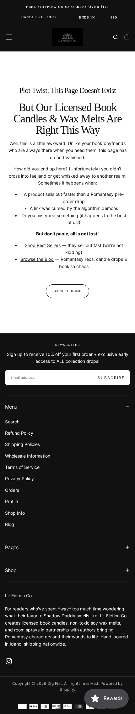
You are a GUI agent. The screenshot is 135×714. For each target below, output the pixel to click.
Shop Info (15, 513)
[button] (9, 37)
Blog (9, 524)
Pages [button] (12, 547)
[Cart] (127, 37)
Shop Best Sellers (43, 245)
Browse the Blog (37, 259)
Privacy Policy (19, 478)
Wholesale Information (27, 456)
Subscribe (111, 377)
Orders (12, 490)
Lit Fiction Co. (19, 595)
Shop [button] (10, 570)
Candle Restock (39, 17)
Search (12, 421)
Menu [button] (11, 407)
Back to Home (67, 291)
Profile (11, 501)
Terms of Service (22, 467)
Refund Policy (19, 433)
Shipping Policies (22, 444)
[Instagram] (9, 661)
